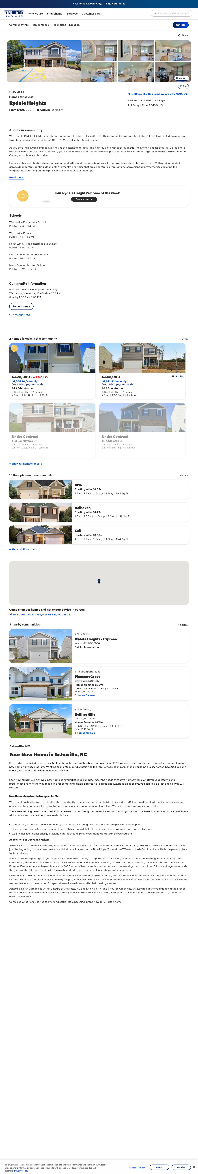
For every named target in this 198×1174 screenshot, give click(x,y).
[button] (181, 25)
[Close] (194, 1167)
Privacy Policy (21, 1171)
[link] (44, 61)
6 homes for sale (85, 732)
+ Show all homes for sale (25, 463)
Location (74, 24)
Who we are (35, 14)
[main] (99, 602)
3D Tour (183, 86)
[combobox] (171, 13)
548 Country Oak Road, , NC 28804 (160, 94)
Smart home (54, 14)
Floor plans (59, 24)
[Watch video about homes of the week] (32, 195)
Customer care (91, 14)
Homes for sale (41, 24)
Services (72, 14)
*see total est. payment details (27, 383)
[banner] (99, 4)
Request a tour (21, 306)
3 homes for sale (85, 695)
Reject (159, 1167)
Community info (19, 24)
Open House (177, 376)
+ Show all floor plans (23, 549)
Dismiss (181, 1167)
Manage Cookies (137, 1168)
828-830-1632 (21, 315)
